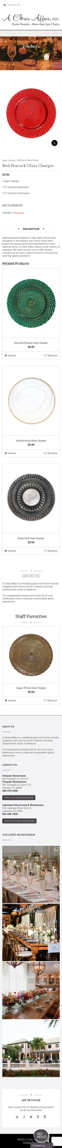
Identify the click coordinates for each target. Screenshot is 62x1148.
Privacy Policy (31, 1142)
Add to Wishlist (12, 205)
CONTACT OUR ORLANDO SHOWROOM (18, 798)
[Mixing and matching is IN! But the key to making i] (31, 932)
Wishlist (52, 355)
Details (12, 355)
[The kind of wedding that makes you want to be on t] (31, 1048)
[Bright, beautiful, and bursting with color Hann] (31, 990)
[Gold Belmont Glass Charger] (27, 401)
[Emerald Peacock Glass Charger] (27, 303)
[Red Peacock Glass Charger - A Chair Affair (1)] (31, 144)
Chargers (12, 160)
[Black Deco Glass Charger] (27, 499)
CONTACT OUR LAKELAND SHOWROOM (19, 821)
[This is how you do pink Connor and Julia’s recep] (31, 874)
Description (31, 228)
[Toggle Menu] (55, 33)
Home (4, 160)
